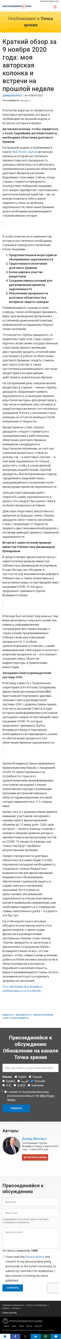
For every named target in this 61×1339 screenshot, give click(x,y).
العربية (24, 1081)
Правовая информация (13, 1305)
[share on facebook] (15, 1336)
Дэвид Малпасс (12, 95)
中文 (8, 1085)
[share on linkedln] (36, 1336)
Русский (24, 101)
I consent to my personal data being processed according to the (30, 1095)
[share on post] (25, 1336)
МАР (14, 1326)
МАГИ (29, 1326)
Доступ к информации (37, 1305)
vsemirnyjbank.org (49, 1)
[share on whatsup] (46, 1336)
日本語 (21, 1085)
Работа (5, 1308)
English (22, 1076)
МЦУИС (38, 1326)
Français (37, 1076)
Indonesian (37, 1085)
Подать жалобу (9, 1313)
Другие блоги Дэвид (35, 1157)
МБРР (6, 1326)
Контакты (16, 1308)
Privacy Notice (34, 1256)
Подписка (16, 1108)
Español (10, 1081)
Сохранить (13, 1288)
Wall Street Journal (24, 152)
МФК (21, 1326)
